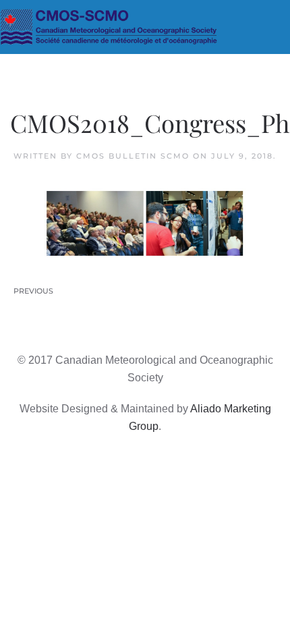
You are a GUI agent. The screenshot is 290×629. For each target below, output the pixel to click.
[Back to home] (145, 27)
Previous (33, 291)
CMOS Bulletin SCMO (133, 156)
